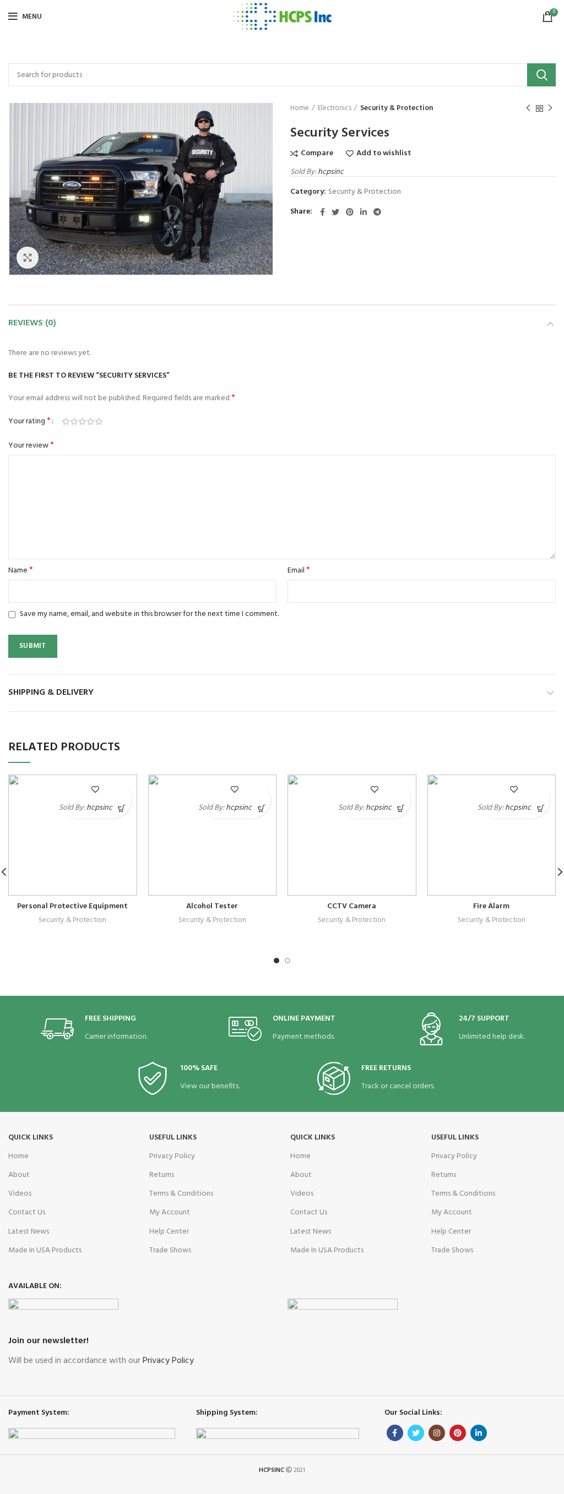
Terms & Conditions (181, 1193)
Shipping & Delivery (51, 692)
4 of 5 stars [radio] (90, 422)
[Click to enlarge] (28, 258)
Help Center (169, 1231)
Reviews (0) (32, 323)
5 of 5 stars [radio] (99, 422)
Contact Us (26, 1212)
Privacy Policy (172, 1156)
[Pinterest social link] (350, 212)
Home (299, 108)
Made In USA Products (45, 1250)
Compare (317, 153)
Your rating (29, 422)
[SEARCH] (541, 74)
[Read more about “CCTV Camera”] (401, 809)
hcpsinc (331, 172)
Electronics (334, 108)
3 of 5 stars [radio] (82, 422)
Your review (31, 446)
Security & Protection (396, 108)
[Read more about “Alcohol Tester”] (261, 809)
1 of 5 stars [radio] (66, 422)
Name (20, 571)
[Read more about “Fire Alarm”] (540, 809)
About (19, 1175)
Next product (550, 108)
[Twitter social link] (335, 212)
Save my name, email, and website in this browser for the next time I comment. (149, 614)
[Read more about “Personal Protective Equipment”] (122, 809)
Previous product (528, 108)
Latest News (28, 1231)
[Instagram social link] (437, 1433)
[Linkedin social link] (363, 212)
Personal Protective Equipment (72, 906)
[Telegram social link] (377, 212)
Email (299, 571)
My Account (169, 1212)
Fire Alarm (491, 906)
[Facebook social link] (322, 212)
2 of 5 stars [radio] (74, 422)
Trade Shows (170, 1250)
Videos (19, 1193)
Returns (161, 1175)
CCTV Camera (351, 906)
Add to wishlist (383, 153)
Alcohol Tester (212, 906)
